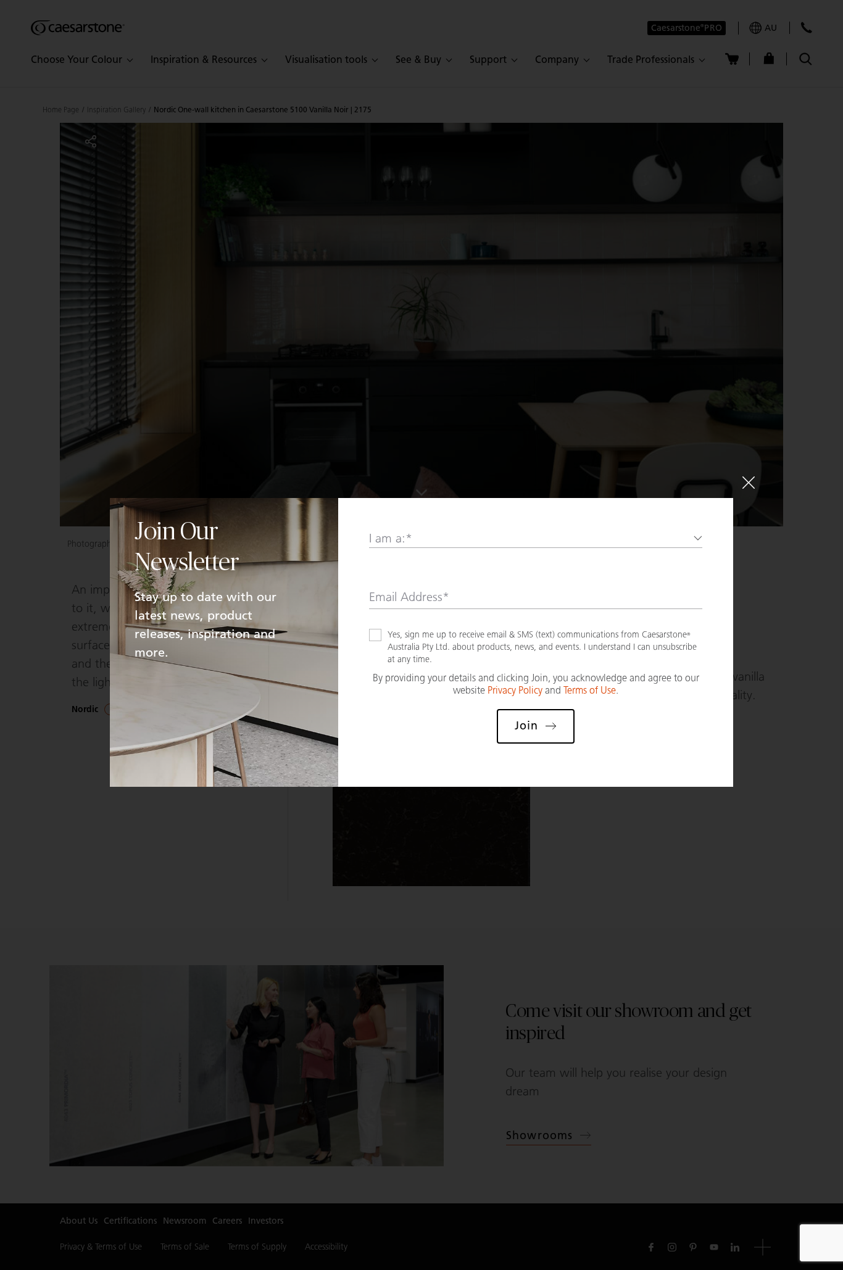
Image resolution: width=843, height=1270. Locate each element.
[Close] (748, 482)
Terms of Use (589, 690)
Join (526, 726)
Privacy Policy (515, 690)
